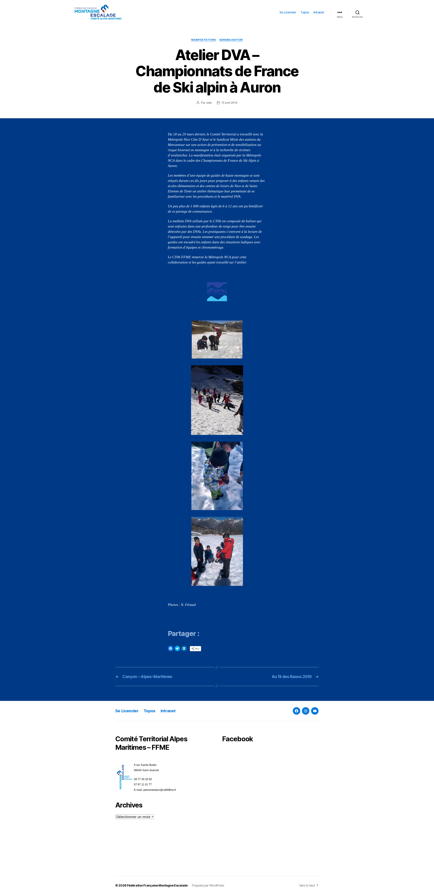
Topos (304, 12)
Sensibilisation (231, 39)
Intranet (318, 12)
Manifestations (203, 39)
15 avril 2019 (229, 102)
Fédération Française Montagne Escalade (157, 885)
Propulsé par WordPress (208, 885)
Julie (209, 102)
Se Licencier (288, 12)
